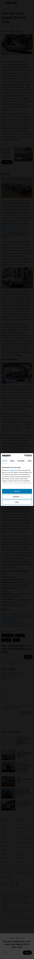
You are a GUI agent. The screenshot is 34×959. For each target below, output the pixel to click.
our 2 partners (11, 470)
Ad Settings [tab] (20, 461)
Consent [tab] (4, 461)
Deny (17, 502)
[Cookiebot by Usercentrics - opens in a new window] (24, 455)
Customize (16, 496)
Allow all (17, 491)
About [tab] (29, 461)
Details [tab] (12, 461)
